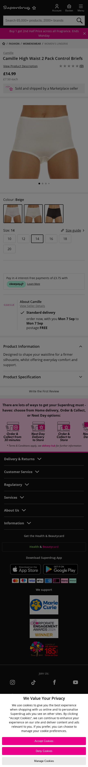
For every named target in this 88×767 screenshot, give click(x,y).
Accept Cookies (44, 741)
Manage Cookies (44, 761)
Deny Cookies (44, 751)
